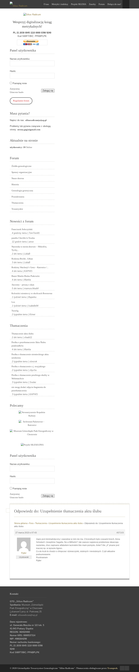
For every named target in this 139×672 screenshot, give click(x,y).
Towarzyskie (17, 209)
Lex (13, 302)
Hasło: (13, 71)
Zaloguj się (48, 90)
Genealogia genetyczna (22, 190)
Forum (102, 4)
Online (21, 147)
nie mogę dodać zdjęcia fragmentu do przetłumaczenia (29, 389)
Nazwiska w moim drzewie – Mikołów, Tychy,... (29, 248)
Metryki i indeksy (60, 4)
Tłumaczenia (17, 203)
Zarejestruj (15, 89)
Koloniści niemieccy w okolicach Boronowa (32, 293)
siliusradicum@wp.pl (27, 615)
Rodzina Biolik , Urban (22, 258)
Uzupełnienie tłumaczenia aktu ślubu (66, 523)
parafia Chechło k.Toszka (23, 238)
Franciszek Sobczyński (22, 229)
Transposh (112, 668)
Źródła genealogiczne (22, 166)
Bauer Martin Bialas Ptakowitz (26, 276)
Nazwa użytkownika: (20, 59)
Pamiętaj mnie (20, 83)
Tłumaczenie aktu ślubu (23, 333)
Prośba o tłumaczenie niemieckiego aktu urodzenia (30, 356)
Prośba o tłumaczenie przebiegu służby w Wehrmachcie (30, 377)
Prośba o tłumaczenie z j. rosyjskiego (28, 366)
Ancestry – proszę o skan (23, 284)
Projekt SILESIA (78, 4)
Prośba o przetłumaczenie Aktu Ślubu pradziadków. (29, 344)
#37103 (120, 532)
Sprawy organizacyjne (22, 172)
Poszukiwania (18, 196)
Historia (15, 184)
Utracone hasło (17, 92)
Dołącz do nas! (114, 4)
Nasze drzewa (18, 178)
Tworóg (15, 310)
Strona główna (20, 523)
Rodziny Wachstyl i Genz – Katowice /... (30, 267)
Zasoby (92, 4)
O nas (46, 4)
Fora (31, 523)
